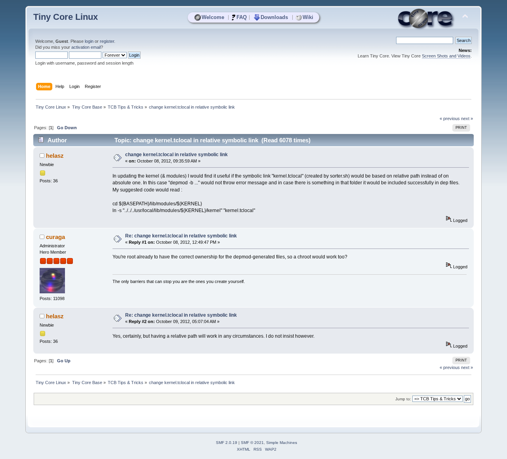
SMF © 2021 (252, 442)
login (89, 41)
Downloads (274, 17)
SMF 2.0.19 (226, 442)
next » (467, 118)
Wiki (308, 17)
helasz (55, 155)
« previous (450, 118)
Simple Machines (281, 442)
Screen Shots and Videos (446, 56)
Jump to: (403, 399)
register (107, 41)
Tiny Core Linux (65, 17)
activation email (86, 47)
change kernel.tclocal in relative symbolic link (176, 154)
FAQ (241, 17)
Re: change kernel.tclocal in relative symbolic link (181, 236)
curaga (55, 236)
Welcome (213, 17)
